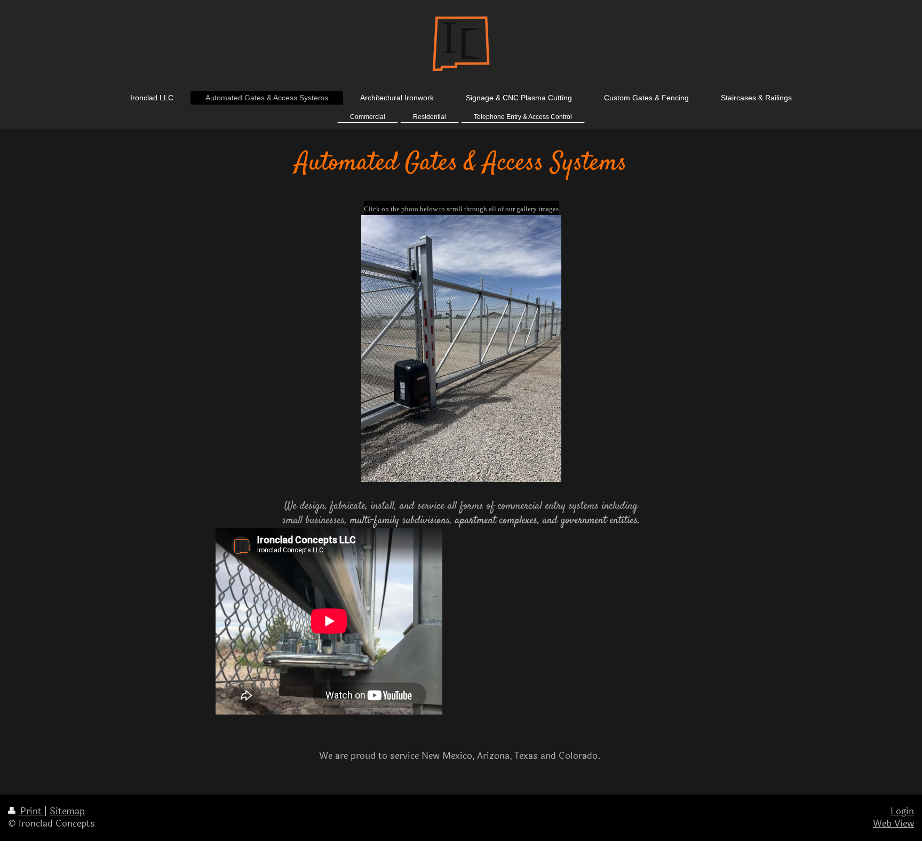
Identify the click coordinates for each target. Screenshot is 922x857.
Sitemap (67, 811)
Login (902, 811)
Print (31, 811)
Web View (893, 823)
